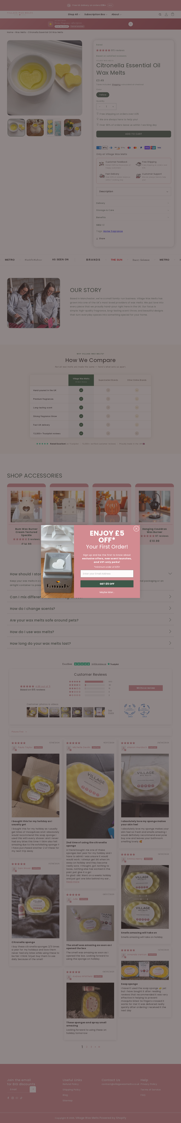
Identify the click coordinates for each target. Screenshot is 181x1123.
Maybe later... (107, 592)
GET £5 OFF (107, 584)
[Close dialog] (136, 528)
